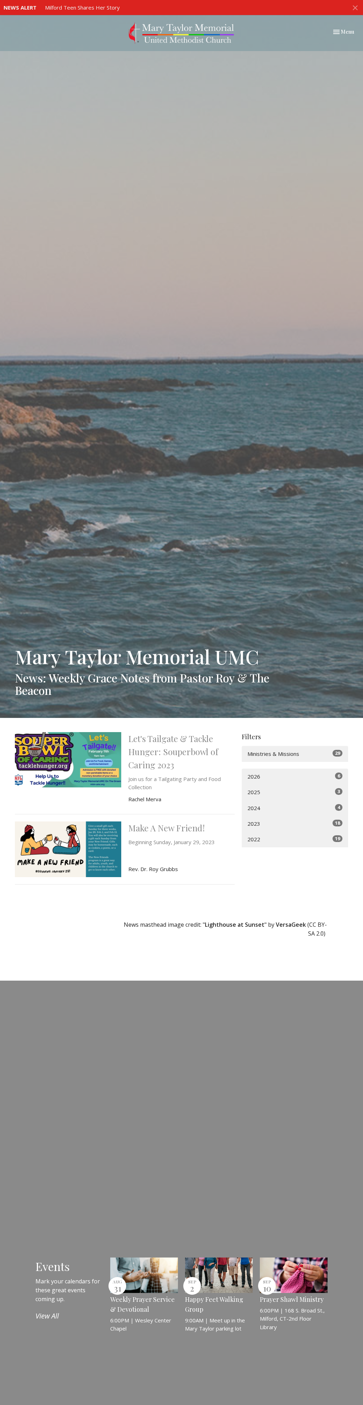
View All (47, 1316)
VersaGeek (291, 925)
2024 (293, 808)
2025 (293, 792)
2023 (293, 823)
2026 (293, 776)
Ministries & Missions (293, 753)
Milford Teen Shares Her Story (82, 7)
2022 (293, 839)
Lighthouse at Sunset (234, 925)
